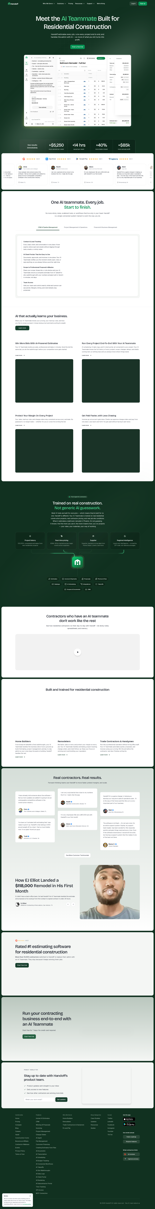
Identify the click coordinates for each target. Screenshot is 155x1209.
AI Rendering (40, 1180)
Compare (18, 1125)
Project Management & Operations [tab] (75, 227)
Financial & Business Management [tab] (105, 227)
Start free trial (22, 965)
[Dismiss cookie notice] (30, 1196)
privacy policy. (27, 1204)
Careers (18, 1131)
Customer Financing (43, 1144)
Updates (93, 1122)
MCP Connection (42, 1193)
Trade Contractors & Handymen (73, 1125)
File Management (42, 1141)
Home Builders (68, 1118)
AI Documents (40, 1151)
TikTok (110, 1135)
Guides (93, 1128)
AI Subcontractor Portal (44, 1183)
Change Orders (41, 1135)
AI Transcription (41, 1154)
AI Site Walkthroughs (43, 1170)
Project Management (43, 1131)
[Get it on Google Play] (131, 1124)
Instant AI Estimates (43, 1118)
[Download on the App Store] (131, 1119)
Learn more (24, 328)
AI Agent (39, 1138)
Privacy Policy (20, 1151)
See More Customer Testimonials (77, 855)
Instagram (111, 1128)
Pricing (17, 1122)
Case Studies (95, 1118)
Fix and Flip (66, 1128)
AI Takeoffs (40, 1167)
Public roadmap (131, 1137)
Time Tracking (41, 1187)
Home (17, 1118)
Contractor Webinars (22, 1144)
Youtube (110, 1131)
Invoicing (39, 1128)
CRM (37, 1122)
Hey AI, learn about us (132, 1203)
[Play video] (77, 652)
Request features (131, 1141)
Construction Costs (22, 1138)
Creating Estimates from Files (46, 1148)
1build (17, 1135)
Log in (133, 4)
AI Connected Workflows (44, 1164)
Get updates (61, 1099)
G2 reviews (131, 1154)
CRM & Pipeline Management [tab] (48, 227)
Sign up (142, 4)
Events (17, 1148)
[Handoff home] (13, 3)
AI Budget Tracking (42, 1161)
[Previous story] (68, 904)
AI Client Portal (41, 1177)
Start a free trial (77, 47)
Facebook (111, 1125)
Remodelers (67, 1122)
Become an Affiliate (21, 1141)
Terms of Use (19, 1154)
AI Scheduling (40, 1157)
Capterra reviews (133, 1159)
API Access (40, 1190)
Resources (94, 1125)
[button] (110, 892)
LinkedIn (110, 1122)
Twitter (110, 1118)
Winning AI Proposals (43, 1125)
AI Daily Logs (40, 1174)
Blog (16, 1128)
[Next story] (73, 904)
